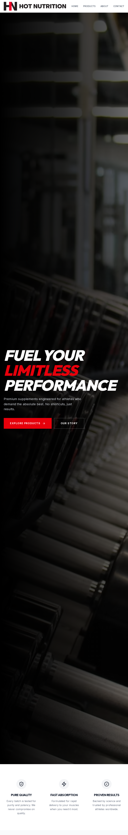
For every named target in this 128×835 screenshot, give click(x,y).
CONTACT (118, 6)
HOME (74, 6)
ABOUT (104, 6)
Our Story (69, 423)
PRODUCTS (89, 6)
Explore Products (25, 423)
